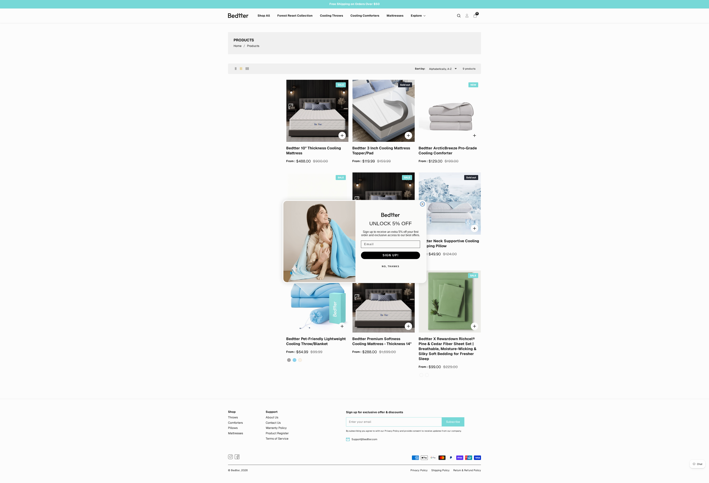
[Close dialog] (422, 204)
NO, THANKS (390, 266)
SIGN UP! (391, 255)
